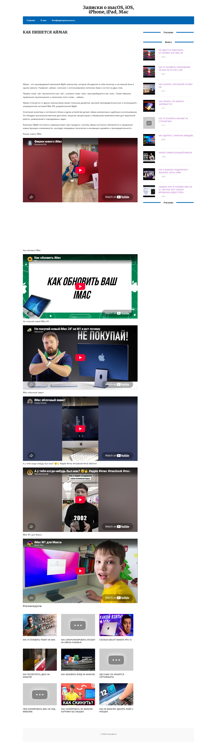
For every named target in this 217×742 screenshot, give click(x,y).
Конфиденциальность (63, 20)
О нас (43, 20)
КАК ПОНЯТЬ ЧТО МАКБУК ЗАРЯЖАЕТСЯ (171, 102)
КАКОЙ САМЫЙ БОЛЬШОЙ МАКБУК (175, 152)
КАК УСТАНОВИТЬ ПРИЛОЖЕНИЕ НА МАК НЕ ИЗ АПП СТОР (174, 68)
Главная (31, 20)
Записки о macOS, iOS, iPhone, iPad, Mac (108, 10)
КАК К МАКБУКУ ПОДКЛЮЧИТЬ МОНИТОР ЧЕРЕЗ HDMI (173, 171)
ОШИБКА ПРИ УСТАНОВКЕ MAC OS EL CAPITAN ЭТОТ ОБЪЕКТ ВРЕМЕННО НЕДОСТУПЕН (175, 189)
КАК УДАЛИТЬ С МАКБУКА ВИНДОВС (176, 135)
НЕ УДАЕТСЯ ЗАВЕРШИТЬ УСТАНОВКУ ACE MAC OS (171, 51)
